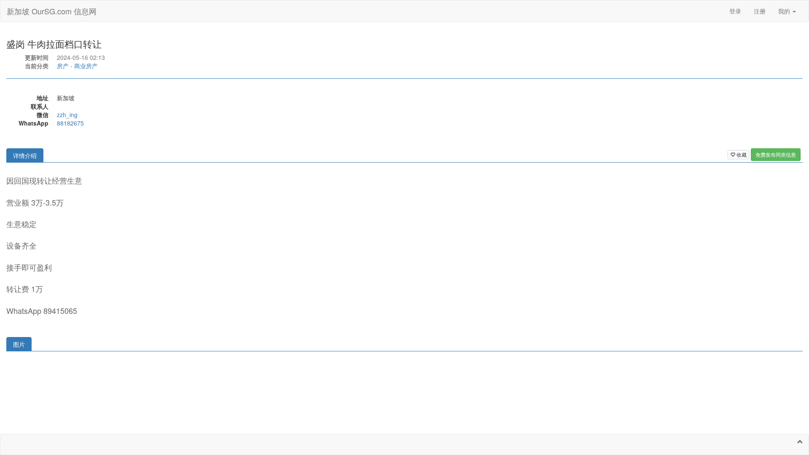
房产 (63, 66)
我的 (785, 11)
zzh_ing (67, 114)
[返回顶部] (800, 441)
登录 (735, 11)
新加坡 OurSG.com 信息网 (51, 10)
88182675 (70, 123)
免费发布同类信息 (775, 154)
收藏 (741, 154)
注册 (760, 11)
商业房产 (86, 66)
